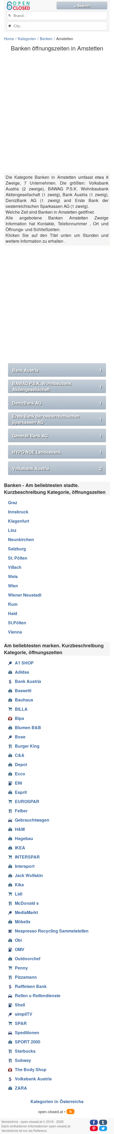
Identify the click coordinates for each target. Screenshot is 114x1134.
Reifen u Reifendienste (37, 995)
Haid (12, 613)
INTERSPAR (27, 857)
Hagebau (24, 838)
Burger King (27, 746)
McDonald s (27, 903)
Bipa (19, 718)
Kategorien (27, 38)
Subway (23, 1060)
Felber (21, 811)
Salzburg (17, 549)
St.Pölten (17, 623)
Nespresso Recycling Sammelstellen (52, 931)
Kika (19, 885)
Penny (21, 968)
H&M (20, 829)
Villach (14, 567)
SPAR (21, 1023)
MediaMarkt (26, 912)
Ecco (20, 774)
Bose (20, 737)
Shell (20, 1005)
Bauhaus (24, 700)
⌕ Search (82, 5)
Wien (13, 586)
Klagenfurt (18, 521)
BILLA (21, 709)
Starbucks (25, 1051)
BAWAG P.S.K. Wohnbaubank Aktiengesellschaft (57, 386)
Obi (18, 940)
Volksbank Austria (57, 468)
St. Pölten (17, 558)
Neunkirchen (21, 539)
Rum (12, 604)
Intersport (24, 866)
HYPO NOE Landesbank (57, 452)
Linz (12, 530)
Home (9, 38)
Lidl (18, 894)
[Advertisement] (57, 112)
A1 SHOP (24, 663)
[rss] (70, 1111)
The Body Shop (30, 1069)
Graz (12, 502)
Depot (21, 764)
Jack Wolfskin (29, 875)
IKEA (20, 848)
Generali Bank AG (57, 436)
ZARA (21, 1088)
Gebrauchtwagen (32, 820)
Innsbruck (18, 512)
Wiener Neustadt (24, 595)
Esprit (21, 792)
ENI (18, 783)
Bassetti (23, 690)
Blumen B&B (28, 727)
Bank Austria (57, 370)
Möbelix (22, 922)
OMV (19, 949)
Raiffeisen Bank (31, 986)
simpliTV (23, 1014)
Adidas (22, 672)
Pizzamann (26, 977)
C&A (19, 755)
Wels (13, 576)
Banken (46, 38)
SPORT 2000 (27, 1042)
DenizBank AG (57, 403)
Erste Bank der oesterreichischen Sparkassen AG (57, 419)
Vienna (15, 632)
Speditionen (27, 1032)
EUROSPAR (27, 801)
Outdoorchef (27, 958)
